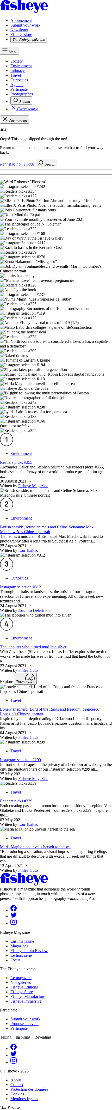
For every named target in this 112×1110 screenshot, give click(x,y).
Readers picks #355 (16, 462)
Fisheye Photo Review (29, 950)
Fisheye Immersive (25, 1001)
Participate (19, 89)
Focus (15, 960)
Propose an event (24, 1023)
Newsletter (19, 30)
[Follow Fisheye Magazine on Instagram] (13, 923)
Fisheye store (21, 34)
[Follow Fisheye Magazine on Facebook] (13, 910)
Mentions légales (24, 1098)
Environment (21, 66)
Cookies (17, 1094)
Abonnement (21, 20)
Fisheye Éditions (24, 987)
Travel (15, 75)
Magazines (19, 946)
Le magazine (21, 977)
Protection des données (29, 1089)
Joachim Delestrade (34, 610)
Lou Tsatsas (28, 550)
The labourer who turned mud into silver (33, 647)
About (15, 1080)
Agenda (16, 84)
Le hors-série (21, 955)
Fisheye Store (21, 992)
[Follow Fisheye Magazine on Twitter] (13, 916)
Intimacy (17, 70)
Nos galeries (20, 982)
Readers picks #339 (16, 801)
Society (16, 61)
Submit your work (25, 25)
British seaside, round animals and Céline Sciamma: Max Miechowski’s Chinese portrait (47, 529)
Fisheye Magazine (33, 486)
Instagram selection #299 (20, 760)
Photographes (21, 94)
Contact (16, 1084)
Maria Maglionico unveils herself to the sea (35, 847)
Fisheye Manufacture (27, 996)
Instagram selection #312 (20, 587)
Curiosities (19, 80)
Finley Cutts (28, 670)
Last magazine (22, 941)
